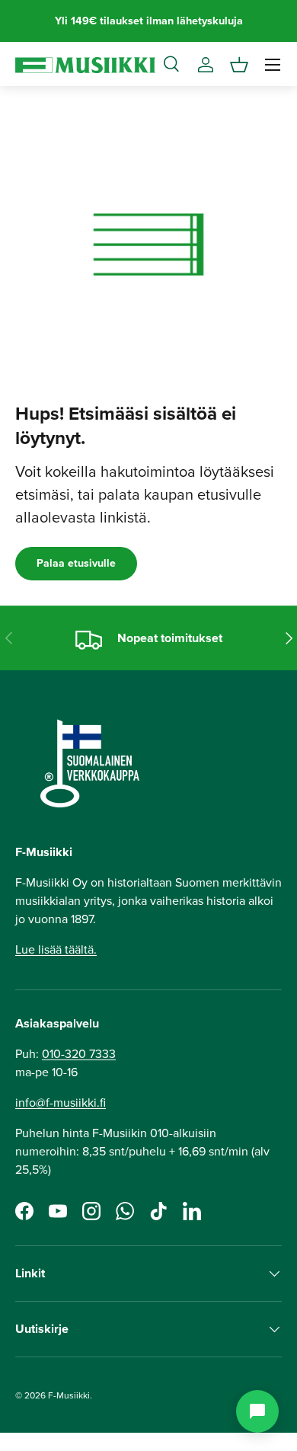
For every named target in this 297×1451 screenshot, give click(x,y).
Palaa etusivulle (76, 563)
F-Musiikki (69, 1395)
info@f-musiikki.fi (60, 1102)
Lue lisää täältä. (56, 949)
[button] (239, 64)
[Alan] (257, 1411)
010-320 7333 (79, 1054)
